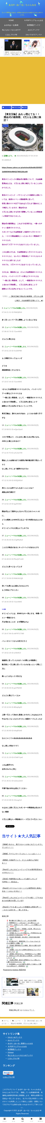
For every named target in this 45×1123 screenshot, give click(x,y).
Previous (2, 47)
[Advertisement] (22, 80)
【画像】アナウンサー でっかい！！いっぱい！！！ (21, 854)
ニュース (7, 107)
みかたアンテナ (13, 1040)
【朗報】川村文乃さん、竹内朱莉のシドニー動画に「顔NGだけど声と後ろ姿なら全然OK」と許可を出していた (23, 956)
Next (43, 47)
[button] (40, 560)
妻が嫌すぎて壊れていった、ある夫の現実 (22, 920)
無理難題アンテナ (14, 1049)
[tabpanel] (13, 47)
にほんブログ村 (13, 1058)
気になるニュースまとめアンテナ (20, 1055)
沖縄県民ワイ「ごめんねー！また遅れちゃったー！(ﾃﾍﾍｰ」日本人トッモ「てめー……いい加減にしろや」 (24, 924)
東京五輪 (17, 107)
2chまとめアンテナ (15, 1037)
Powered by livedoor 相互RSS (14, 970)
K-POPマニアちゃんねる (17, 1046)
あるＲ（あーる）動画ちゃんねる (20, 1043)
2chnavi (11, 1052)
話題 (25, 107)
